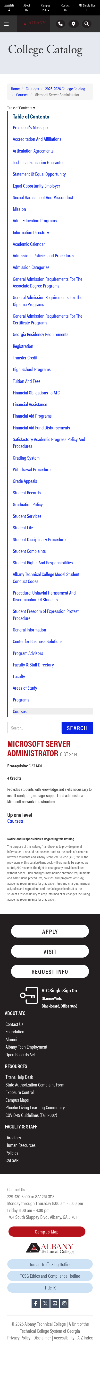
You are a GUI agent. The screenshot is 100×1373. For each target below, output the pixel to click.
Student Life (23, 527)
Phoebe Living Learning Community (35, 1107)
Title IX (50, 1287)
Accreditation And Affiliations (37, 138)
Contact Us (65, 7)
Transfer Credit (25, 357)
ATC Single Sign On (59, 997)
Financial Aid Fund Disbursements (41, 427)
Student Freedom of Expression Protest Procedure (46, 614)
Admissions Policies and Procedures (43, 255)
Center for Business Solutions (38, 641)
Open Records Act (20, 1054)
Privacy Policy (19, 1337)
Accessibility (64, 1337)
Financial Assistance (30, 404)
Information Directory (31, 232)
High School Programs (32, 369)
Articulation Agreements (33, 150)
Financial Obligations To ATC (36, 392)
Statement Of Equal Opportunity (39, 173)
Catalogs (32, 88)
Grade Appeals (25, 480)
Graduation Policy (28, 504)
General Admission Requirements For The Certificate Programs (47, 319)
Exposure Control (20, 1091)
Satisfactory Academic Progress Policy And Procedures (49, 442)
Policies (12, 1152)
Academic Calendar (29, 243)
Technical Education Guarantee (38, 162)
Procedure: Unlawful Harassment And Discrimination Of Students (44, 596)
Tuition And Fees (27, 381)
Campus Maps (17, 1099)
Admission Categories (31, 267)
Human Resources (20, 1144)
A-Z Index (85, 1337)
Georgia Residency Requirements (40, 334)
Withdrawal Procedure (31, 469)
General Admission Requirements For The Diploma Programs (47, 300)
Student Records (27, 492)
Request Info (50, 971)
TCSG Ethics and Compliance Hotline (50, 1275)
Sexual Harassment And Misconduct (43, 197)
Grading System (26, 457)
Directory (13, 1137)
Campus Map (47, 1231)
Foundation (15, 1031)
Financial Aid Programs (32, 415)
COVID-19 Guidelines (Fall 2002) (31, 1114)
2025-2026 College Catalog (65, 88)
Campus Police (45, 7)
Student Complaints (29, 550)
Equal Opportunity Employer (36, 185)
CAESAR (12, 1159)
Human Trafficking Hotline (50, 1264)
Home (15, 88)
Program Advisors (28, 653)
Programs (21, 699)
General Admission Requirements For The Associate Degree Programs (47, 282)
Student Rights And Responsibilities (43, 562)
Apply (50, 931)
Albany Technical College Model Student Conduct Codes (46, 577)
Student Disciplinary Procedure (39, 539)
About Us (27, 7)
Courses (22, 94)
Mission (19, 208)
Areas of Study (25, 687)
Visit (50, 951)
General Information (29, 629)
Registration (23, 346)
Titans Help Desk (19, 1076)
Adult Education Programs (35, 220)
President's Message (30, 127)
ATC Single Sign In (87, 7)
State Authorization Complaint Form (35, 1084)
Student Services (27, 515)
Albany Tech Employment (26, 1046)
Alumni (11, 1039)
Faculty (19, 676)
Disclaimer (42, 1337)
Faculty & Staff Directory (33, 664)
